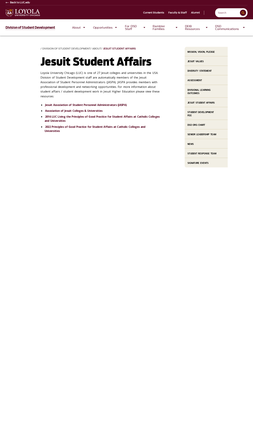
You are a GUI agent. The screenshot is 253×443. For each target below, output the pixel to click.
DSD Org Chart (196, 125)
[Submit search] (243, 13)
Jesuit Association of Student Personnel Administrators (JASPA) (86, 105)
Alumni (195, 13)
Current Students (153, 13)
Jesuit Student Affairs (119, 48)
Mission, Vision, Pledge (201, 52)
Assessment (194, 80)
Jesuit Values (195, 61)
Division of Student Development (30, 27)
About (96, 48)
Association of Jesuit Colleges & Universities (74, 111)
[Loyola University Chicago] (23, 13)
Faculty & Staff (177, 13)
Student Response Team (201, 153)
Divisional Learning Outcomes (198, 92)
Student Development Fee (200, 114)
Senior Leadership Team (201, 134)
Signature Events (197, 163)
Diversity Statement (199, 71)
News (190, 144)
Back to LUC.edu (20, 2)
